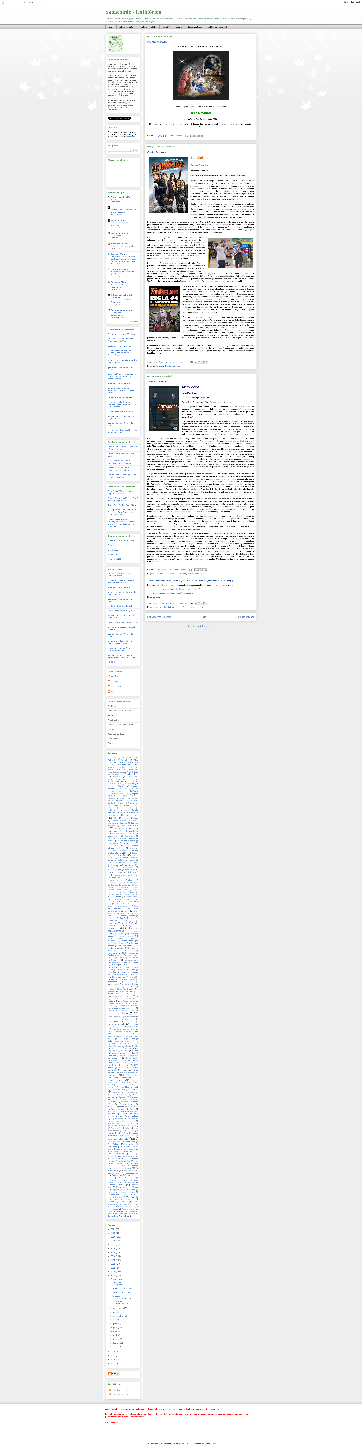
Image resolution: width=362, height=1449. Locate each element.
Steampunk (113, 1170)
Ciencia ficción (129, 815)
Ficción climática (128, 953)
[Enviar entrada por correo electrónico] (186, 136)
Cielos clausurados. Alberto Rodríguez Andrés (120, 649)
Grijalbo (124, 962)
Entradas (115, 1390)
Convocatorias (131, 831)
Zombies (176, 366)
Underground (117, 1197)
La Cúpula (134, 996)
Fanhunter (111, 925)
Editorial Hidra (131, 899)
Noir (124, 1070)
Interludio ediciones (115, 989)
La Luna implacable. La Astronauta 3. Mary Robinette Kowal (121, 390)
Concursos (112, 831)
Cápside (126, 805)
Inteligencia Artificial (127, 987)
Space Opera (132, 1163)
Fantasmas (129, 951)
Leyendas (111, 1010)
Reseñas (168, 366)
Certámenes (131, 812)
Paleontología (130, 1092)
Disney (126, 853)
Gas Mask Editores (117, 958)
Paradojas (122, 1097)
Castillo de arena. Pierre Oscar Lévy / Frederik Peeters (121, 468)
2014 (113, 1256)
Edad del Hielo (130, 870)
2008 (113, 1352)
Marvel (130, 1044)
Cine (116, 818)
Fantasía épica (115, 933)
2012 (113, 1264)
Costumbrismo (114, 836)
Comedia (123, 823)
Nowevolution (126, 1082)
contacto (131, 137)
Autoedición (129, 784)
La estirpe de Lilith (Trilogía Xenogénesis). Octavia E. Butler (122, 656)
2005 (113, 1363)
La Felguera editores (128, 1001)
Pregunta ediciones (117, 1119)
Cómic (123, 826)
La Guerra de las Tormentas (128, 1006)
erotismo (120, 913)
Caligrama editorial (132, 800)
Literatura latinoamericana (124, 1029)
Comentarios (117, 1394)
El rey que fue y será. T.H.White (122, 334)
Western (120, 1211)
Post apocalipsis (119, 1114)
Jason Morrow (186, 1443)
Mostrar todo (134, 321)
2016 (113, 1248)
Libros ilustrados (130, 1017)
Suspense (129, 1175)
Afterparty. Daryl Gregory (119, 383)
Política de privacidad (217, 26)
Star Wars (125, 1168)
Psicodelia (127, 1126)
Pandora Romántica (117, 1095)
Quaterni (114, 1128)
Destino (122, 848)
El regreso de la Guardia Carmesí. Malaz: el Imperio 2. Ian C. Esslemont (123, 404)
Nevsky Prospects (119, 1065)
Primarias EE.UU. (114, 1126)
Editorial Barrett (129, 894)
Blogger (214, 1443)
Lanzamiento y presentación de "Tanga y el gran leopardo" (176, 589)
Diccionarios (112, 850)
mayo (116, 1331)
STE (133, 1168)
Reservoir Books (114, 1142)
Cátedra (126, 810)
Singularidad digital (124, 1161)
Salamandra (128, 1151)
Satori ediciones (114, 1156)
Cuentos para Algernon (122, 310)
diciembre (118, 1279)
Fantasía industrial (115, 938)
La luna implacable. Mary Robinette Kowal (119, 574)
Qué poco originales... (157, 41)
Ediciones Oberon (122, 890)
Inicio (111, 26)
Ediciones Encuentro (131, 882)
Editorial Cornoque (132, 896)
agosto (116, 1320)
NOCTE (122, 1068)
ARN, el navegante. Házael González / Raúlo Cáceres (120, 461)
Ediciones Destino (116, 878)
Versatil (124, 1201)
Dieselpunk (123, 850)
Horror (135, 974)
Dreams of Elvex (118, 282)
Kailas (122, 994)
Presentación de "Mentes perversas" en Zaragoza (172, 593)
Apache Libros (131, 774)
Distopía (121, 855)
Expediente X (114, 921)
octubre (117, 1312)
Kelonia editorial (132, 994)
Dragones (132, 860)
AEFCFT (111, 760)
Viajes (110, 1206)
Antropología (131, 772)
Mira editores (112, 1051)
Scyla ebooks (130, 1156)
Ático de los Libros (114, 784)
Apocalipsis (117, 777)
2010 (113, 1271)
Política (122, 1111)
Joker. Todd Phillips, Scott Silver (122, 505)
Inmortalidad (113, 984)
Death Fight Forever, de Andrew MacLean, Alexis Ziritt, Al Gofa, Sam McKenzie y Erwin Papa (123, 258)
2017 (113, 1244)
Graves (135, 960)
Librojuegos (112, 1014)
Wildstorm (131, 1211)
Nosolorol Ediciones (127, 1072)
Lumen (132, 1039)
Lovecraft (122, 1039)
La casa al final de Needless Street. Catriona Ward (120, 340)
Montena (123, 1055)
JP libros (122, 991)
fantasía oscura (126, 945)
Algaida (114, 765)
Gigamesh (115, 960)
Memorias (135, 1046)
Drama (118, 863)
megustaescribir (122, 1046)
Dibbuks (132, 848)
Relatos (110, 1139)
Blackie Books (117, 796)
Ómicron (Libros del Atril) (127, 1087)
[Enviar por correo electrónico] (191, 136)
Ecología (111, 867)
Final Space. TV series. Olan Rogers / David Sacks (120, 492)
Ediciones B (131, 872)
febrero (116, 1343)
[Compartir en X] (196, 136)
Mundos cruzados (131, 1058)
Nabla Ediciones (128, 1060)
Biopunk (135, 794)
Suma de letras (129, 1170)
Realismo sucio (128, 1136)
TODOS (111, 662)
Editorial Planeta (115, 901)
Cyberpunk (124, 843)
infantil (130, 982)
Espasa (110, 918)
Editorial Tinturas (121, 904)
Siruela (136, 1161)
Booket (128, 796)
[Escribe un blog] (194, 136)
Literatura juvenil (130, 1026)
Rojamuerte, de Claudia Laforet (123, 246)
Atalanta (132, 781)
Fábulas (110, 923)
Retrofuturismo (129, 1142)
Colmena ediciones (119, 821)
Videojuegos (113, 1209)
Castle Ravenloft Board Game (121, 540)
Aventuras (124, 789)
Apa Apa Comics (114, 774)
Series (123, 1158)
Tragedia (115, 1190)
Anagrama (121, 769)
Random (126, 1128)
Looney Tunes (125, 1034)
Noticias (159, 607)
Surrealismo (117, 1175)
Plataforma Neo (132, 1106)
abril (115, 1335)
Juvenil (111, 994)
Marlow (135, 1041)
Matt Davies (116, 676)
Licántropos (113, 1022)
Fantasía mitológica (129, 941)
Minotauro (129, 1048)
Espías (120, 918)
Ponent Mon (134, 1111)
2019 (113, 1237)
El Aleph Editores (122, 906)
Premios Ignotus (129, 1121)
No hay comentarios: (178, 362)
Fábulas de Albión (126, 923)
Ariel (128, 777)
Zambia (132, 1214)
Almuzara (111, 767)
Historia (123, 972)
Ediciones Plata (113, 894)
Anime (110, 772)
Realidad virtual (115, 1133)
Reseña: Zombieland (156, 152)
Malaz (110, 1041)
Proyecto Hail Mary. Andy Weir (121, 411)
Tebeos (120, 1178)
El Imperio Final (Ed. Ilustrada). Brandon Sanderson (122, 581)
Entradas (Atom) (207, 626)
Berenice (122, 791)
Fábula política (129, 921)
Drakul (110, 862)
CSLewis (120, 838)
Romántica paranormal (118, 1146)
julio (115, 1324)
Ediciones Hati (123, 887)
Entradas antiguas (245, 617)
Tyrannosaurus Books (117, 1195)
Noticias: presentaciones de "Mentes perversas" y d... (122, 1299)
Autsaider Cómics (116, 786)
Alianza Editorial (127, 765)
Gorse (113, 199)
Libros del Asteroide (114, 1017)
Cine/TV (166, 26)
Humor (190, 574)
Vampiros (112, 1201)
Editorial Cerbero (114, 897)
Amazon (110, 769)
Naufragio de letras (131, 1063)
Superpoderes (132, 1173)
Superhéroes (113, 1173)
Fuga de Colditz (115, 559)
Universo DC (132, 1197)
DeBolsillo (123, 846)
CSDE (110, 838)
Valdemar (129, 1199)
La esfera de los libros (121, 998)
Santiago (114, 681)
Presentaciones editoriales (193, 607)
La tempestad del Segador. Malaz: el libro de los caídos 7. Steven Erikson (121, 352)
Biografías (124, 794)
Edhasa (119, 872)
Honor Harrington (123, 974)
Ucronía (134, 1194)
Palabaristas (116, 1092)
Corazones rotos (118, 833)
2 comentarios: (176, 136)
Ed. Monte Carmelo (125, 867)
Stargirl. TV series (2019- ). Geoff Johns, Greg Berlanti (123, 499)
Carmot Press (128, 808)
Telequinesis (112, 1180)
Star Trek (115, 1168)
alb (112, 691)
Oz (124, 1090)
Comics (179, 26)
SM (112, 1163)
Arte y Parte (122, 779)
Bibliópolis (133, 791)
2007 (113, 1355)
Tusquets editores (127, 1192)
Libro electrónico (127, 1010)
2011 (113, 1268)
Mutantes (114, 1060)
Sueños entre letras (120, 269)
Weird (110, 1211)
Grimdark (134, 962)
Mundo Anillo (134, 1055)
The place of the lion (119, 236)
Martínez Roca (117, 1043)
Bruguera (111, 800)
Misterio (124, 1050)
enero (116, 1347)
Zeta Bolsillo (113, 1216)
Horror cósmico (118, 977)
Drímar (127, 863)
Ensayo (124, 911)
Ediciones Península (126, 892)
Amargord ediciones (127, 767)
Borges (133, 798)
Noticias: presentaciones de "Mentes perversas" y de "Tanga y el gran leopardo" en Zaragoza (190, 580)
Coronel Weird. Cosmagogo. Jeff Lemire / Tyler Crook (122, 475)
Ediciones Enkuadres (119, 885)
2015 (113, 1252)
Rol (126, 1144)
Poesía (132, 1109)
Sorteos (119, 1163)
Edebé (110, 872)
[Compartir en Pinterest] (202, 136)
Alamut (124, 760)
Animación (132, 769)
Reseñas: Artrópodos (157, 381)
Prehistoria (131, 1119)
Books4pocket (123, 798)
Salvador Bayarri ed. (116, 1154)
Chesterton (111, 815)
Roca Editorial (114, 1144)
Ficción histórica (115, 955)
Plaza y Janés (117, 1109)
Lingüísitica (130, 1022)
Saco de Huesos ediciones (126, 1149)
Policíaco (111, 1111)
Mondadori (112, 1056)
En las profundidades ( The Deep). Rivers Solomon (120, 642)
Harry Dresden (124, 967)
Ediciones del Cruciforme (125, 875)
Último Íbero (116, 686)
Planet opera (125, 1102)
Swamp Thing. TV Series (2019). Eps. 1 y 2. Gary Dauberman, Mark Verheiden (122, 512)
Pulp (136, 1126)
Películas (159, 366)
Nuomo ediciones (123, 1085)
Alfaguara (134, 762)
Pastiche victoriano (128, 1099)
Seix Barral (112, 1159)
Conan (132, 829)
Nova (129, 1075)
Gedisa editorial (132, 958)
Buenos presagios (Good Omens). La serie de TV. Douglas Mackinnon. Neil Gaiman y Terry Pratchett (123, 522)
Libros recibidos (195, 26)
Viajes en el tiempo (125, 1207)
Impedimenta (113, 982)
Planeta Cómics (126, 1104)
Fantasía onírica (119, 943)
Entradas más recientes (159, 617)
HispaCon (112, 972)
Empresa (114, 911)
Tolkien (135, 1187)
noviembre (118, 1308)
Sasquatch (132, 1154)
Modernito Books (118, 1053)
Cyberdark (111, 843)
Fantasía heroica (126, 936)
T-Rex (110, 1178)
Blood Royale (114, 550)
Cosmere (131, 834)
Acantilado (112, 758)
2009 (113, 1275)
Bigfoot (114, 793)
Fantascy (127, 925)
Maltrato (119, 1041)
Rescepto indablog (120, 233)
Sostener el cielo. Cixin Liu (119, 346)
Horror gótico (133, 977)
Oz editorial (133, 1090)
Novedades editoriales (172, 607)
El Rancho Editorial (131, 909)
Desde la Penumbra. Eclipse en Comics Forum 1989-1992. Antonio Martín (122, 376)
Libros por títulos (148, 26)
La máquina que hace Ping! (123, 1008)
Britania (111, 545)
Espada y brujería (127, 916)
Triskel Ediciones (128, 1190)
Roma (132, 1144)
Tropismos (111, 1192)
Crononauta (129, 836)
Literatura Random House (118, 1031)
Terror (124, 1180)
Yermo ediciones (121, 1214)
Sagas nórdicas (113, 1151)
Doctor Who (134, 858)
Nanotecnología (114, 1063)
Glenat (127, 960)
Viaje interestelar (130, 1204)
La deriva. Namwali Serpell (120, 397)
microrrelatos (115, 1048)
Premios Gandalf (113, 1121)
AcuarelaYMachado (128, 757)
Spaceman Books (119, 1166)
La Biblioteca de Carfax (118, 996)
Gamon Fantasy (132, 955)
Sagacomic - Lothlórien (133, 11)
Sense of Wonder (119, 254)
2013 (113, 1260)
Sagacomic (113, 109)
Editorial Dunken (116, 899)
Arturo (110, 781)
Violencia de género (129, 1209)
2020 (113, 1233)
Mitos (136, 1051)
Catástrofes (113, 810)
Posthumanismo (131, 1116)
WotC (110, 1214)
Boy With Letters (119, 220)
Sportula (134, 1166)
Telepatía (131, 1178)
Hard (113, 967)
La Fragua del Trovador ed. (118, 1003)
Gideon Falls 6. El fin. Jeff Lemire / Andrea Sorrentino (122, 447)
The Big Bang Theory (124, 1182)
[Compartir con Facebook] (199, 136)
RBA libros (128, 1131)
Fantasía (112, 928)
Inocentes (125, 984)
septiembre (118, 1316)
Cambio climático (117, 803)
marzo (116, 1339)
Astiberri (120, 781)
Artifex (133, 779)
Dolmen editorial (117, 860)
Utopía (116, 1199)
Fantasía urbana (116, 948)
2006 (113, 1359)
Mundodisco (115, 1058)
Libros (196, 574)
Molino (132, 1053)
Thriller (122, 1185)
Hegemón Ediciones (126, 970)
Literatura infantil (116, 1024)
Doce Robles (122, 858)
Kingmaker (112, 554)
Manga (127, 1041)
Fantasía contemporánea (166, 574)
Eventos (130, 918)
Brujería (120, 800)
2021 (113, 1229)
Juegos (132, 991)
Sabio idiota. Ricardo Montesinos (122, 622)
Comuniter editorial (120, 828)
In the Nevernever (119, 244)
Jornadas (111, 991)
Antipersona (119, 772)
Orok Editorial (115, 1090)
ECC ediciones (126, 865)
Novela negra (115, 1080)
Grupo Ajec (181, 574)
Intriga (130, 989)
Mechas (110, 1046)
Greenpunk (114, 962)
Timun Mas (121, 1187)
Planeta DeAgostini (116, 1107)
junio (115, 1327)
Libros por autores (127, 26)
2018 (113, 1241)
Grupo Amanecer (132, 965)
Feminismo (112, 953)
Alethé (122, 762)
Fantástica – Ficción (120, 197)
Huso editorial (129, 979)
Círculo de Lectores (130, 818)
